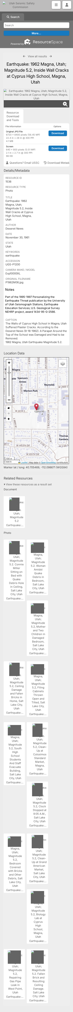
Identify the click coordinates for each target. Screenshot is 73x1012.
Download (58, 133)
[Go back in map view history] (8, 419)
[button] (36, 407)
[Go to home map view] (8, 408)
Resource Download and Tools (13, 116)
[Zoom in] (9, 362)
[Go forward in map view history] (8, 413)
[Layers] (63, 363)
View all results (37, 56)
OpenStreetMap (48, 462)
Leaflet (23, 462)
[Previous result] (24, 56)
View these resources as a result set (28, 484)
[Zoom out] (9, 399)
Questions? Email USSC (24, 162)
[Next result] (50, 56)
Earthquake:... (15, 525)
